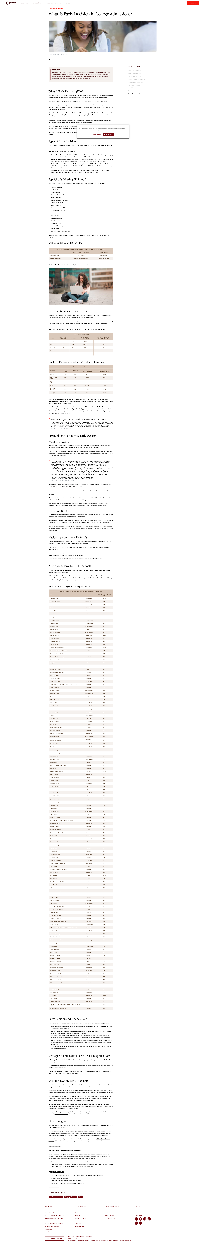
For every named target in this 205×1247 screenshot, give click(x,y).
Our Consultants (79, 1210)
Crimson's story (55, 1161)
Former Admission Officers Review (54, 1221)
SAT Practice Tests (110, 1215)
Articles (107, 1212)
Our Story (77, 1215)
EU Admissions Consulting (52, 1226)
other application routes (71, 101)
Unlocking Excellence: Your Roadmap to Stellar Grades (66, 1180)
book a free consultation (61, 1114)
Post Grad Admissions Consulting (54, 1218)
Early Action (101, 101)
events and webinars (88, 1166)
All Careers (78, 1223)
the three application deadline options (100, 445)
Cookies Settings (97, 134)
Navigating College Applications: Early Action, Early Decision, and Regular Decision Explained (77, 1175)
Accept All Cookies (108, 134)
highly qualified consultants (56, 1156)
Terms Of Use (71, 1236)
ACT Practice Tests (110, 1218)
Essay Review (48, 1232)
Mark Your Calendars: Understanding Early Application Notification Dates (74, 264)
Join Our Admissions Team (82, 1221)
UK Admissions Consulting (52, 1212)
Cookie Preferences (80, 1236)
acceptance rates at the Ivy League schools (63, 126)
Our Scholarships (79, 1226)
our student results (67, 1161)
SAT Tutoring (48, 1229)
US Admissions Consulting (52, 1210)
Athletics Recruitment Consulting (54, 1223)
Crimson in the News (80, 1218)
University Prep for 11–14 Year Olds (55, 1215)
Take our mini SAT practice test (59, 1178)
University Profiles (110, 1210)
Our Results (78, 1212)
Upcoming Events (139, 1210)
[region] (103, 132)
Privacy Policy (89, 1236)
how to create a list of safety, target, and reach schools (69, 1183)
